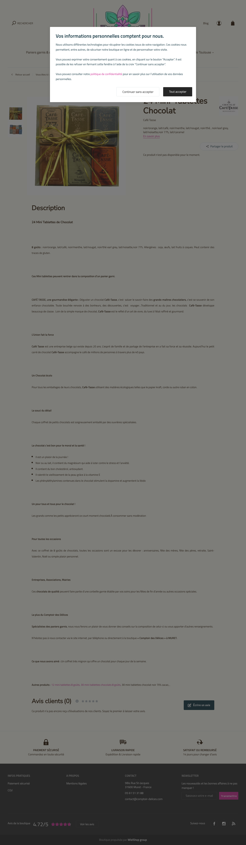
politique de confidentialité (106, 74)
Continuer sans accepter (137, 92)
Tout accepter (177, 91)
